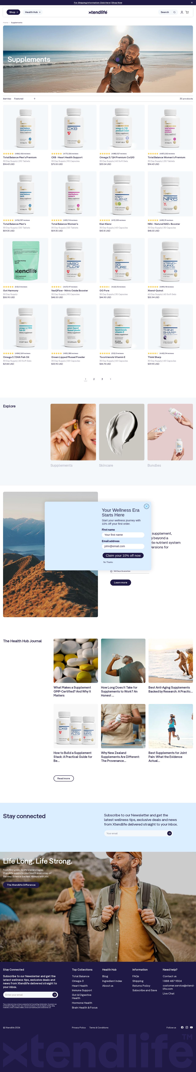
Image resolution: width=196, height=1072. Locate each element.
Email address (110, 541)
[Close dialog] (146, 506)
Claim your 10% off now (123, 556)
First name (108, 530)
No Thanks (107, 562)
